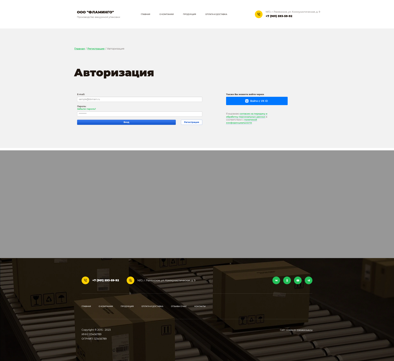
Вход (126, 122)
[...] (243, 14)
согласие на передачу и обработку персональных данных (246, 115)
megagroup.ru (304, 330)
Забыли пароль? (86, 109)
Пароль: (81, 106)
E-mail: (81, 94)
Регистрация (191, 122)
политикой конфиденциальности (241, 121)
